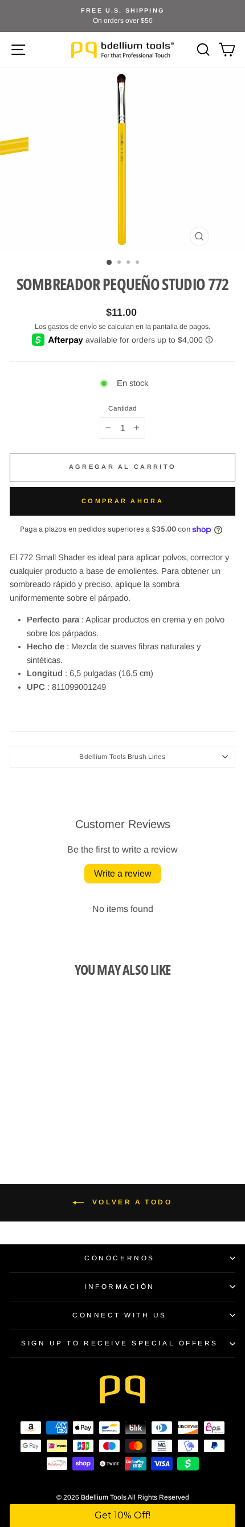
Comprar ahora (122, 500)
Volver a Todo (130, 1202)
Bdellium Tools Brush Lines (122, 756)
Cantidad (122, 408)
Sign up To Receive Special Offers (119, 1343)
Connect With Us (119, 1315)
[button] (122, 1515)
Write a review (123, 873)
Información (119, 1286)
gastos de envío (72, 327)
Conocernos (119, 1257)
